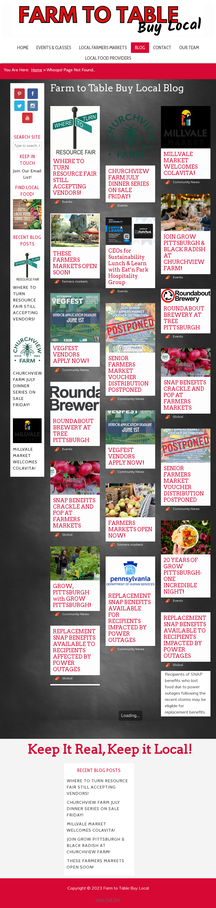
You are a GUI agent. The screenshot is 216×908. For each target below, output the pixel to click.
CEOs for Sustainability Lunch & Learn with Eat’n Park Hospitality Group (128, 266)
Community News (186, 182)
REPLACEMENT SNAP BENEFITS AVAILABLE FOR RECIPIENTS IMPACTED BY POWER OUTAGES (129, 618)
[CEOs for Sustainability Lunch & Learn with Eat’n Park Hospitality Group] (130, 231)
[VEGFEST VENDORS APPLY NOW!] (75, 318)
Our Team (189, 47)
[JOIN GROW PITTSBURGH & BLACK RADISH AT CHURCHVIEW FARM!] (185, 212)
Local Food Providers (108, 58)
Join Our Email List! (27, 174)
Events (67, 202)
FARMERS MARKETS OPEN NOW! (130, 529)
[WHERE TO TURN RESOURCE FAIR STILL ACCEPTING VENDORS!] (75, 130)
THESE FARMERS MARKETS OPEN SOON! (75, 263)
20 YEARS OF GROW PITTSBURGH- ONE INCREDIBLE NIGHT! (183, 576)
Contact (162, 47)
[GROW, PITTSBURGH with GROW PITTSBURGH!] (75, 563)
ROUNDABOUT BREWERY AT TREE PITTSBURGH (184, 318)
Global (178, 417)
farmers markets (75, 281)
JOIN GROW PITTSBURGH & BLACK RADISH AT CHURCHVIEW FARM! (184, 253)
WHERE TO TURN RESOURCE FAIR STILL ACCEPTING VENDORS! (75, 177)
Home (22, 47)
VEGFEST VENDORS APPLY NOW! (71, 354)
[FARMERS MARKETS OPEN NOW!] (130, 500)
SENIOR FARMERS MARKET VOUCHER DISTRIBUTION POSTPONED (128, 374)
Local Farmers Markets (103, 47)
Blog (140, 47)
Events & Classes (53, 47)
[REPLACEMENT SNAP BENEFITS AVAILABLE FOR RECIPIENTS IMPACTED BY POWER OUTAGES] (130, 573)
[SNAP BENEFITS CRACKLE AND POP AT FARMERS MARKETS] (185, 362)
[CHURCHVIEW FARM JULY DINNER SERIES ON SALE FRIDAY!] (130, 135)
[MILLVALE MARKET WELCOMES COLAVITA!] (185, 127)
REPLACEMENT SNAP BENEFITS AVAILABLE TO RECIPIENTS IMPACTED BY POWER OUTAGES (185, 637)
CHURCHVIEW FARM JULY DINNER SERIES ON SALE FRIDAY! (128, 184)
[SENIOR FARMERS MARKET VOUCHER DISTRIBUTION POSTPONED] (130, 328)
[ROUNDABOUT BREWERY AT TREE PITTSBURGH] (185, 296)
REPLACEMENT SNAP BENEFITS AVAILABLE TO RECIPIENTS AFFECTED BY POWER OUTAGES (74, 650)
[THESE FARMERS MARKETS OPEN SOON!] (75, 230)
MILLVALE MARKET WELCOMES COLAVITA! (181, 163)
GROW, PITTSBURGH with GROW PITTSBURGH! (72, 595)
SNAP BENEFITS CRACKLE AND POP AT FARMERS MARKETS (185, 395)
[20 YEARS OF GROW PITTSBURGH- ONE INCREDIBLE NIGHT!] (185, 537)
